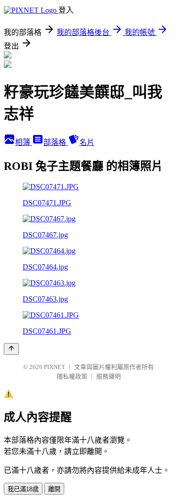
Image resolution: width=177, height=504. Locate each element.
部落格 (55, 142)
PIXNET (54, 366)
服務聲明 (108, 376)
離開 (54, 489)
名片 (86, 142)
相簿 (23, 142)
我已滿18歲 (23, 489)
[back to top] (11, 349)
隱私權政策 (72, 376)
